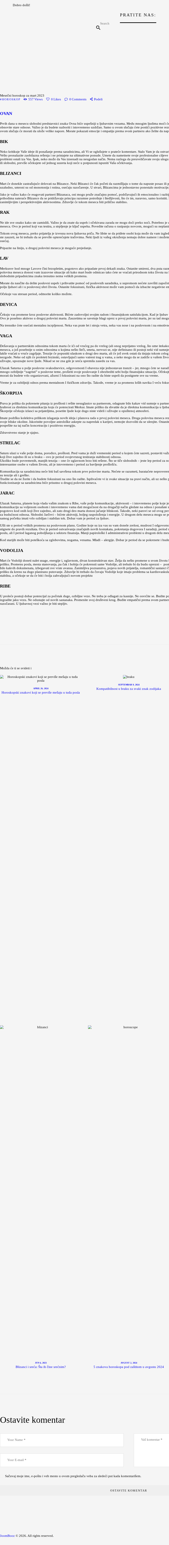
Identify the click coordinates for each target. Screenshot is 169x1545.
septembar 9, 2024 (129, 684)
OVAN (6, 113)
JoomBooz (7, 1535)
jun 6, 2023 (41, 1363)
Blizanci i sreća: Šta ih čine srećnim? (41, 1367)
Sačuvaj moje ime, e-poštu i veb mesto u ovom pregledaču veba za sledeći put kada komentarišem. (73, 1476)
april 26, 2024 (40, 688)
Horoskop (11, 99)
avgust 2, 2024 (129, 1363)
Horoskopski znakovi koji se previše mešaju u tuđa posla (41, 692)
